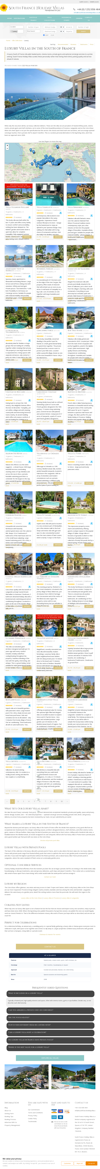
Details (27, 237)
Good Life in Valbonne (79, 270)
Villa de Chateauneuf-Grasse (78, 639)
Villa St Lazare (48, 515)
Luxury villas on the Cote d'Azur (31, 898)
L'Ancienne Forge (48, 330)
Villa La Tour (78, 453)
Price (91, 44)
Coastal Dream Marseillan (18, 577)
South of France (33, 19)
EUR (52, 35)
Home (9, 18)
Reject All (80, 1163)
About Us (8, 1111)
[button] (51, 161)
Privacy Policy (32, 1116)
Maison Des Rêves (16, 453)
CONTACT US (50, 946)
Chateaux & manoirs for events (50, 934)
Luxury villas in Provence (52, 898)
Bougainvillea (16, 700)
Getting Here (9, 1113)
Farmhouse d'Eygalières (79, 577)
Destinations (19, 18)
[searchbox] (16, 27)
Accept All (91, 1163)
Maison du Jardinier (77, 701)
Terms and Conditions (35, 1113)
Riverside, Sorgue (48, 269)
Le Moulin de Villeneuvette (15, 331)
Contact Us (88, 19)
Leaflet (83, 181)
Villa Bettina (46, 761)
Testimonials (32, 1121)
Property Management (12, 1125)
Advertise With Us (11, 1122)
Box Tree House (78, 330)
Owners (79, 18)
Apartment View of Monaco (15, 270)
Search (83, 31)
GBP (46, 35)
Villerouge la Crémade (48, 454)
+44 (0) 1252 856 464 (88, 9)
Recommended (63, 44)
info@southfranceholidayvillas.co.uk (87, 13)
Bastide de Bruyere (80, 392)
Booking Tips (9, 1116)
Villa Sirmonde (78, 207)
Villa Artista (16, 761)
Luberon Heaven (16, 515)
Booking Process (10, 1119)
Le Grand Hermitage (18, 638)
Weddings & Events (66, 19)
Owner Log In (94, 2)
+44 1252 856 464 (81, 1108)
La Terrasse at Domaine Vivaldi (48, 578)
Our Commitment (34, 1110)
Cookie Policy (32, 1118)
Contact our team (50, 877)
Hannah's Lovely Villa (47, 701)
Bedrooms (84, 44)
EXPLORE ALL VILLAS (50, 1058)
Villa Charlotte (48, 207)
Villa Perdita (78, 761)
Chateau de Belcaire (18, 392)
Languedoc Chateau (46, 393)
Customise (67, 1163)
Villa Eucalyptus (47, 638)
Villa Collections (49, 19)
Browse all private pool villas (50, 840)
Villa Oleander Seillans (17, 208)
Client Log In (83, 2)
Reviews (73, 44)
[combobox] (17, 26)
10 (62, 801)
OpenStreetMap (88, 181)
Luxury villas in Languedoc (70, 898)
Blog (6, 1108)
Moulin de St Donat (80, 515)
